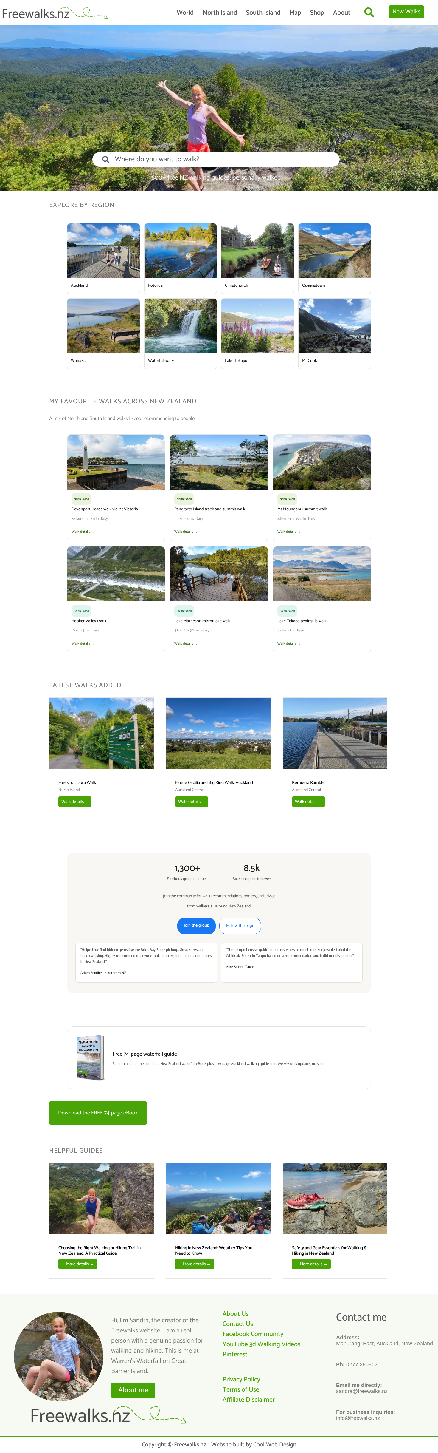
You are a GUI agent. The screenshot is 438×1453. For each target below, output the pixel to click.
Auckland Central (189, 790)
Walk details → (83, 532)
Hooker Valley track (89, 621)
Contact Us (238, 1324)
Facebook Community (253, 1334)
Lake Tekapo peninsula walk (302, 621)
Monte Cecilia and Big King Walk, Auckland (214, 782)
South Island (263, 12)
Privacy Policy (241, 1379)
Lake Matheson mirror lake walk (202, 621)
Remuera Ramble (308, 782)
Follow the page (240, 925)
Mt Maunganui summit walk (302, 509)
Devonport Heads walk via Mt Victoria (105, 509)
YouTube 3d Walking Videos (261, 1344)
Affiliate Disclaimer (249, 1400)
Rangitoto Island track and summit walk (209, 509)
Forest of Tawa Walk (77, 782)
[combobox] (216, 159)
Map (295, 12)
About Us (235, 1314)
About (341, 12)
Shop (317, 12)
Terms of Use (241, 1389)
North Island (220, 12)
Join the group (196, 925)
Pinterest (235, 1354)
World (185, 12)
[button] (369, 12)
